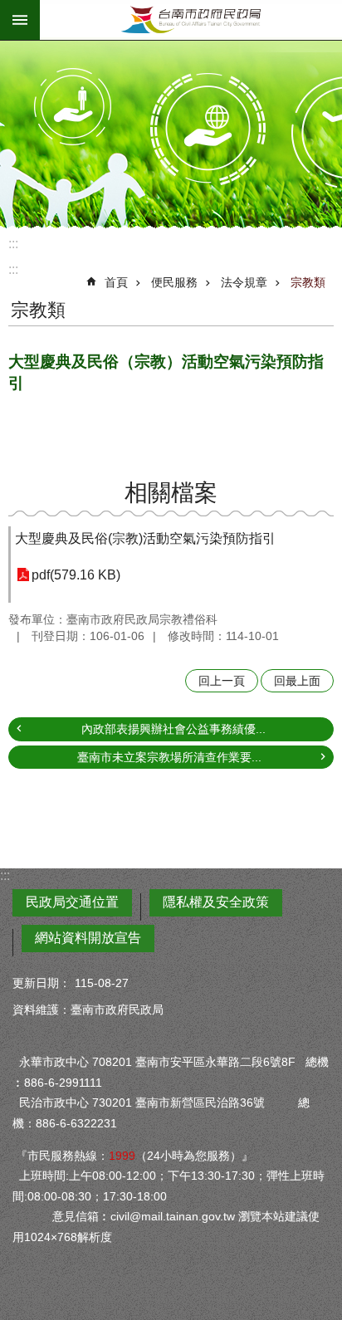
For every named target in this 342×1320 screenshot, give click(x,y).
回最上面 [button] (297, 680)
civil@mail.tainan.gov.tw (172, 1216)
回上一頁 (221, 680)
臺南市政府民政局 (191, 20)
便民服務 (174, 282)
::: (13, 244)
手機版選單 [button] (20, 20)
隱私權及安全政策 (216, 902)
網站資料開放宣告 (88, 938)
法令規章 (244, 282)
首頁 (116, 282)
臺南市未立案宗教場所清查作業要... (169, 757)
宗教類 (308, 282)
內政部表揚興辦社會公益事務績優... (173, 729)
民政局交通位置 (72, 902)
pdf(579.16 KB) (76, 575)
